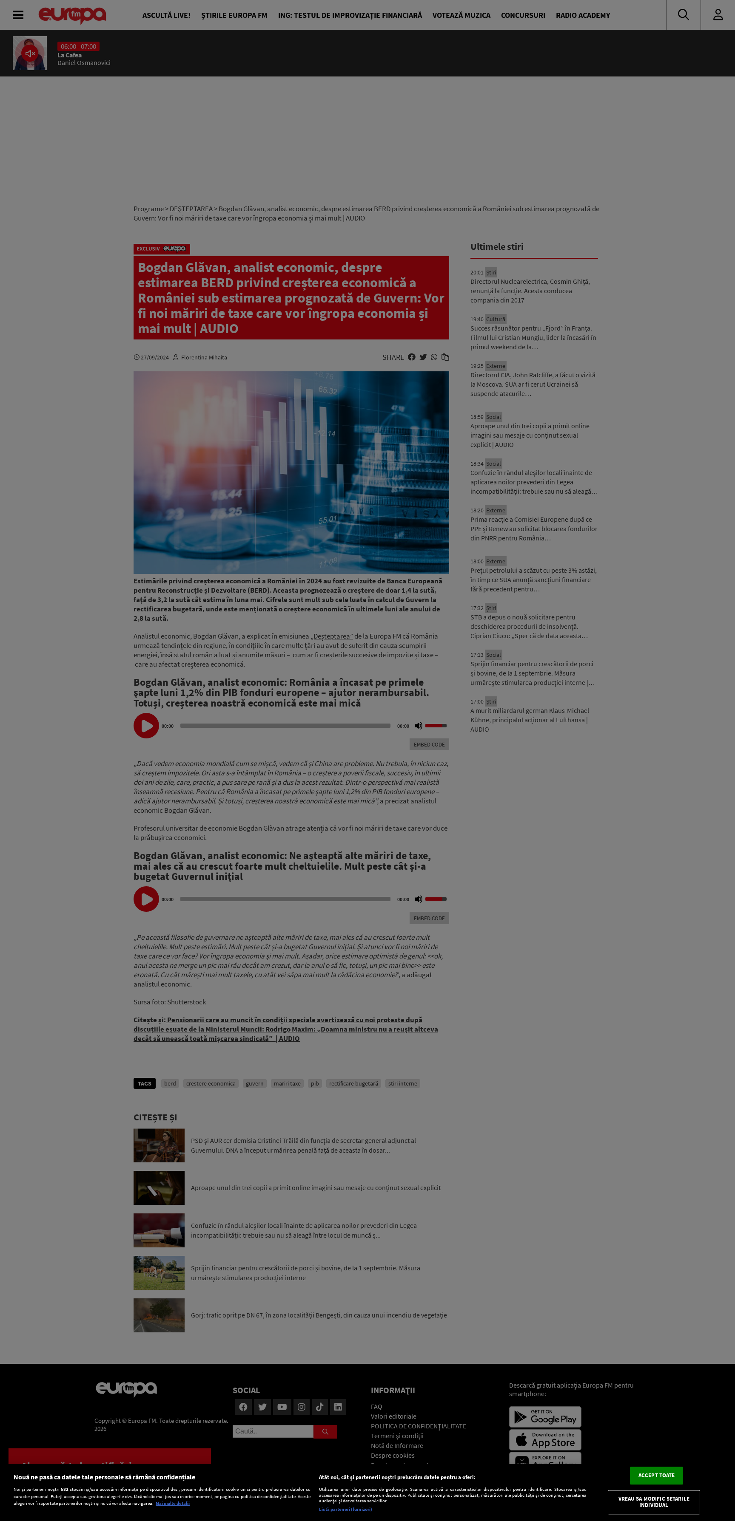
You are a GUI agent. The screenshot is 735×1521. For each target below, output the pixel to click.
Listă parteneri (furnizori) (345, 1509)
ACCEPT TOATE (656, 1475)
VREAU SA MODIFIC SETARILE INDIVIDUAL (653, 1502)
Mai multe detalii (173, 1503)
